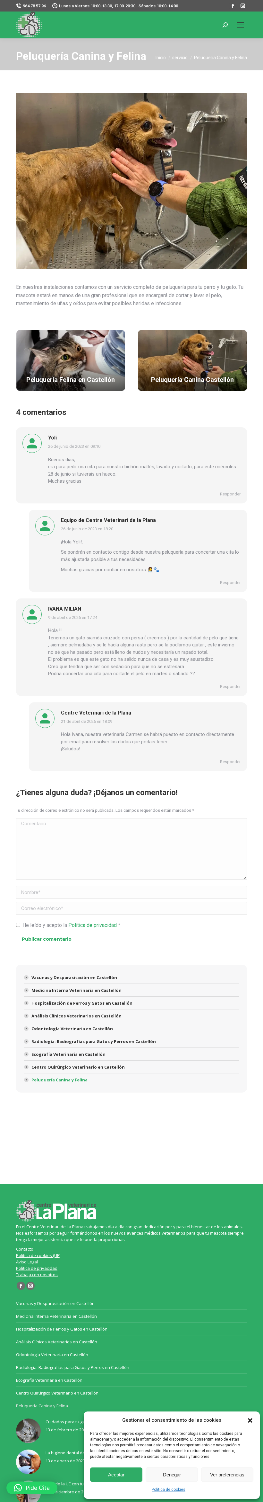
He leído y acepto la (71, 925)
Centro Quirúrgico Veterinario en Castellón (78, 1067)
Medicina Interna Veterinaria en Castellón (76, 990)
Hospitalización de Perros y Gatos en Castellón (81, 1003)
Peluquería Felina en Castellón (70, 379)
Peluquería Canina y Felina (59, 1080)
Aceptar (116, 1474)
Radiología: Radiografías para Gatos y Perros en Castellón (93, 1041)
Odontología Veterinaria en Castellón (72, 1029)
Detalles (71, 361)
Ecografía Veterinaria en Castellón (68, 1054)
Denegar (172, 1474)
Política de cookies (168, 1489)
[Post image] (28, 1431)
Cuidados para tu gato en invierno (79, 1422)
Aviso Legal (27, 1262)
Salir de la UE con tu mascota (73, 1484)
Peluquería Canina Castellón (192, 379)
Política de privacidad (93, 925)
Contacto (24, 1249)
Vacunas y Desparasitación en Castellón (74, 977)
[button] (250, 1420)
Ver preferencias (227, 1474)
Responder (230, 494)
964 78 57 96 (34, 6)
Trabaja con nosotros (37, 1274)
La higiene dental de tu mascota (76, 1453)
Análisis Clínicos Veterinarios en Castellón (76, 1016)
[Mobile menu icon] (240, 25)
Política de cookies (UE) (38, 1255)
